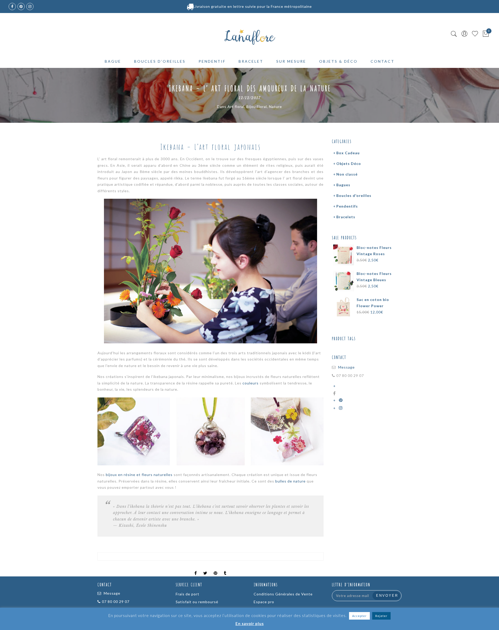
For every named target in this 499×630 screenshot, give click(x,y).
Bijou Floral (256, 106)
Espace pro (264, 602)
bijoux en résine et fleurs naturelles (139, 474)
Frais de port (187, 594)
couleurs (250, 383)
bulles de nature (290, 481)
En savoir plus (249, 623)
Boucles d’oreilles (160, 61)
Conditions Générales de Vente (283, 594)
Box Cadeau (348, 153)
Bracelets (345, 217)
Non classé (347, 174)
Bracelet (251, 61)
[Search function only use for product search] (454, 34)
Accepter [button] (359, 616)
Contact (383, 61)
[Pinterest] (341, 400)
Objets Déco (348, 163)
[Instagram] (341, 408)
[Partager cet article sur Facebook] (195, 569)
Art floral (235, 106)
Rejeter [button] (381, 616)
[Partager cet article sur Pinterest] (216, 569)
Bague (113, 61)
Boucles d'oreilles (353, 195)
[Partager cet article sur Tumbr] (225, 569)
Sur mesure (291, 61)
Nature (275, 106)
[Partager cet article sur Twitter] (205, 569)
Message (346, 367)
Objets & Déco (338, 61)
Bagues (343, 185)
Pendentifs (347, 206)
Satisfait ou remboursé (197, 602)
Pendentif (212, 61)
